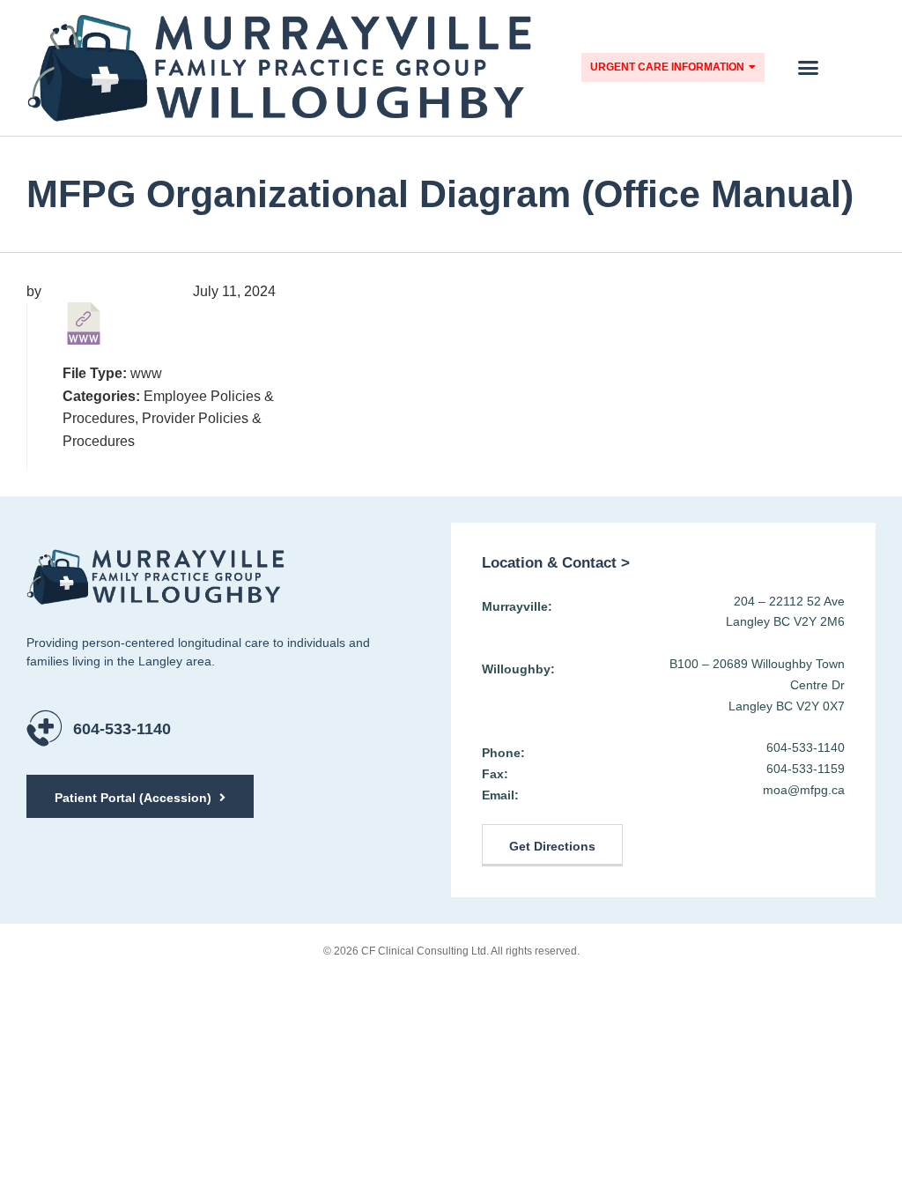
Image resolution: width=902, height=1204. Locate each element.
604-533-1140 (122, 729)
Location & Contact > (556, 562)
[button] (808, 68)
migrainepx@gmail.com (115, 291)
